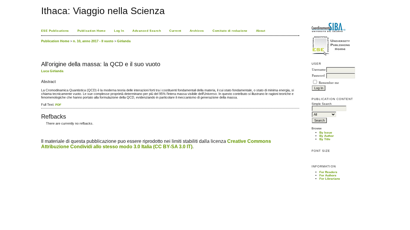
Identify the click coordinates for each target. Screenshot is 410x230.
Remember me (329, 82)
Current (175, 30)
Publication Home (91, 30)
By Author (326, 135)
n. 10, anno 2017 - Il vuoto (93, 41)
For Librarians (329, 178)
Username (319, 69)
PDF (58, 104)
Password (318, 75)
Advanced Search (146, 30)
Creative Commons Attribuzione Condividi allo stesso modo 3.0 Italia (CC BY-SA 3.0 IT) (156, 144)
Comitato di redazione (230, 30)
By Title (324, 139)
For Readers (328, 172)
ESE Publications (55, 30)
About (260, 30)
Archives (197, 30)
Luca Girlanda (52, 71)
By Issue (325, 132)
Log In (119, 30)
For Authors (327, 175)
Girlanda (124, 41)
